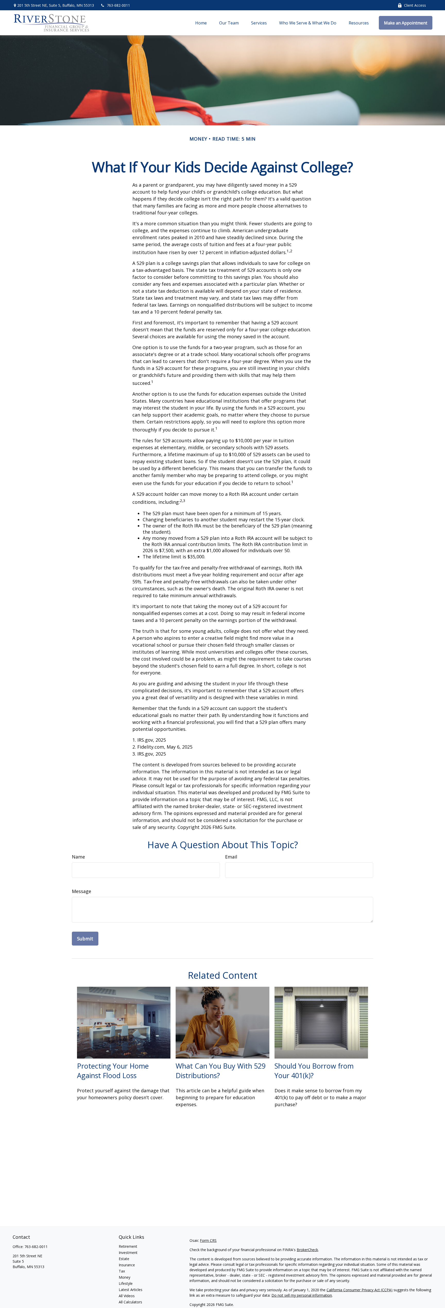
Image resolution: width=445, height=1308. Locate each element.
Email (231, 857)
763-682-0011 (118, 5)
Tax (122, 1271)
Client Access (415, 5)
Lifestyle (126, 1283)
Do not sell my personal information (301, 1295)
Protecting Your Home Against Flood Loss (113, 1070)
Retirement (128, 1246)
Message (81, 891)
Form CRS (208, 1240)
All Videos (127, 1295)
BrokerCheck (307, 1249)
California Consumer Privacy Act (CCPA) (359, 1289)
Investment (128, 1252)
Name (78, 857)
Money (124, 1277)
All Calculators (130, 1302)
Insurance (127, 1264)
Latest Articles (130, 1289)
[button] (201, 23)
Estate (124, 1258)
